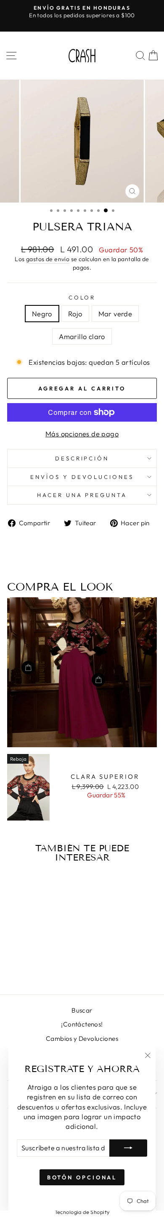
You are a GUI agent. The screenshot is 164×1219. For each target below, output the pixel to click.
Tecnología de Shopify (82, 1211)
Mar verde (115, 313)
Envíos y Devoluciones (81, 476)
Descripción (82, 458)
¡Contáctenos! (82, 1024)
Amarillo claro (82, 336)
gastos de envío (47, 259)
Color (82, 297)
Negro (42, 313)
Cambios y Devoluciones (82, 1039)
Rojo (75, 313)
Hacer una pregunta (82, 495)
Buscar (81, 1010)
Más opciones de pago (82, 433)
